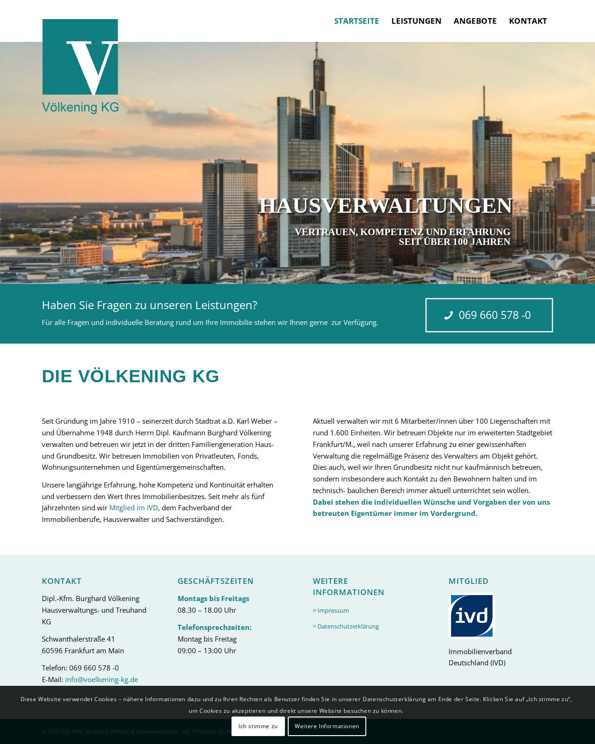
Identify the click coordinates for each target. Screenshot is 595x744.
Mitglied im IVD (133, 507)
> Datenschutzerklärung (346, 626)
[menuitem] (356, 21)
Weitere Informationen (327, 726)
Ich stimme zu (258, 726)
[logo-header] (80, 57)
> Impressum (331, 610)
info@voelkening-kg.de (101, 679)
